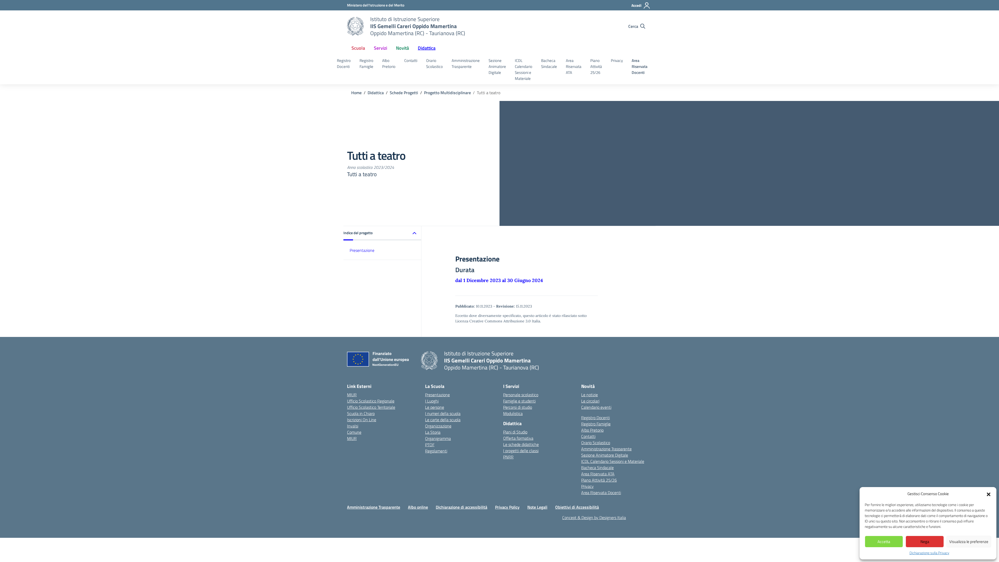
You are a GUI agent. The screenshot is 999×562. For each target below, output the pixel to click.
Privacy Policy (507, 507)
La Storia (432, 432)
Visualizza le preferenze (968, 542)
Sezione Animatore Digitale (497, 66)
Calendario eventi (596, 407)
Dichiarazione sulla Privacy (929, 552)
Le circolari (590, 401)
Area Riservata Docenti (640, 66)
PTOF (429, 445)
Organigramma (438, 438)
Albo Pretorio (388, 63)
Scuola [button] (358, 48)
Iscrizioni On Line (361, 420)
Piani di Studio (515, 432)
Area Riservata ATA (573, 66)
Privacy (617, 60)
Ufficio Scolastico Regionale (370, 401)
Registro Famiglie (366, 63)
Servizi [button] (380, 48)
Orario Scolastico (434, 63)
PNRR (508, 457)
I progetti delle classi (521, 451)
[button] (988, 493)
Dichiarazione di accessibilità (461, 507)
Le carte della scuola (442, 420)
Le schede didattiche (521, 444)
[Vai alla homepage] (355, 26)
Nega (924, 542)
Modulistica (513, 413)
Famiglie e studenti (519, 401)
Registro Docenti (344, 63)
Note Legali (537, 507)
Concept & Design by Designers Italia (594, 517)
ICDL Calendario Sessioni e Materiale (523, 69)
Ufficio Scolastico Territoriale (371, 407)
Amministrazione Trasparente (466, 63)
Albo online (418, 507)
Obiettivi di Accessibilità (577, 507)
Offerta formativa (518, 438)
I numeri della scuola (442, 413)
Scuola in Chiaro (361, 413)
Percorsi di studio (517, 407)
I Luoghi (432, 401)
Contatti (410, 60)
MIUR (352, 395)
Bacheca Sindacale (549, 63)
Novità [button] (402, 48)
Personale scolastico (520, 395)
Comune (354, 432)
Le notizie (589, 395)
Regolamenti (436, 451)
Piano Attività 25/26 (596, 66)
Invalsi (352, 426)
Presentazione (362, 250)
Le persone (434, 407)
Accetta (884, 542)
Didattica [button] (427, 48)
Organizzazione (438, 426)
